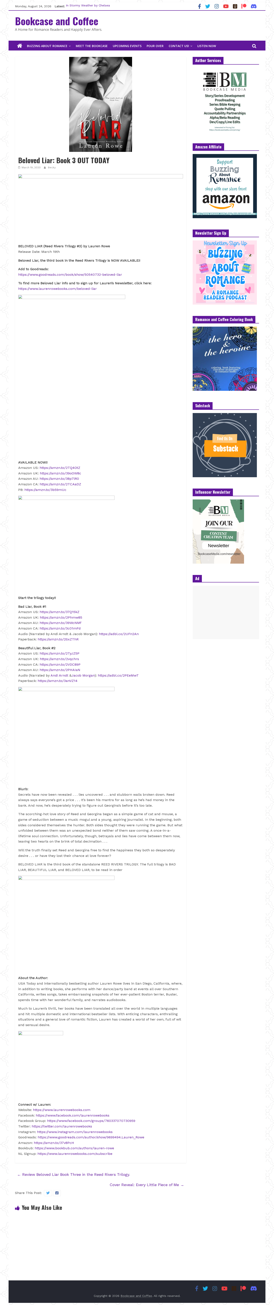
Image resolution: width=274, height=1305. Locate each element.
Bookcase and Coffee (56, 20)
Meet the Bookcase (92, 46)
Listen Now (206, 46)
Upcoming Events (127, 46)
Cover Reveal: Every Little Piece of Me (147, 1184)
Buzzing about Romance (47, 46)
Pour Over (155, 46)
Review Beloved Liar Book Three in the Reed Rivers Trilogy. (73, 1174)
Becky (52, 167)
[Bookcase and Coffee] (19, 45)
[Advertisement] (226, 612)
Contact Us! (179, 46)
